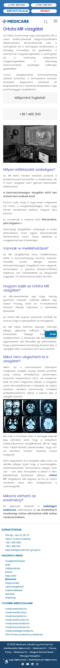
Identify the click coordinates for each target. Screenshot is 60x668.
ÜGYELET (45, 10)
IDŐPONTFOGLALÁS (17, 10)
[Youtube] (27, 664)
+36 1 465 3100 (17, 5)
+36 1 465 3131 (44, 5)
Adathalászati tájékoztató (42, 659)
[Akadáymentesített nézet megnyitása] (6, 661)
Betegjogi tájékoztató (14, 659)
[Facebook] (22, 664)
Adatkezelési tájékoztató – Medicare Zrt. (25, 648)
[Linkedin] (32, 664)
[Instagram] (37, 664)
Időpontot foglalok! (30, 97)
